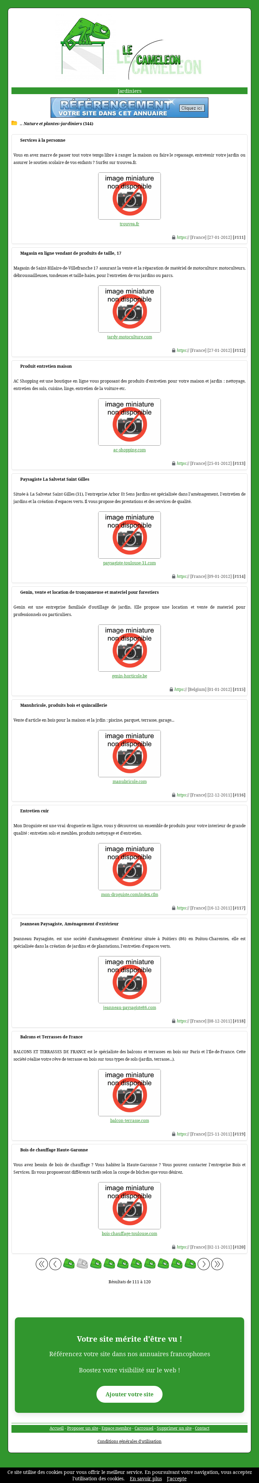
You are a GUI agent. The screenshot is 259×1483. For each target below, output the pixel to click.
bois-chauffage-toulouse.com (129, 1233)
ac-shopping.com (129, 450)
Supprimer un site (174, 1428)
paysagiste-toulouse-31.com (129, 563)
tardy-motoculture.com (129, 337)
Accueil (57, 1428)
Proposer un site (82, 1428)
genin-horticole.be (129, 676)
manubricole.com (130, 781)
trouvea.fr (129, 224)
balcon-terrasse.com (129, 1120)
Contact (202, 1428)
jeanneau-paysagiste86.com (129, 1007)
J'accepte (176, 1478)
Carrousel (144, 1428)
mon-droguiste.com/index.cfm (129, 894)
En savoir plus (146, 1478)
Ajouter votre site (129, 1394)
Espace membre (116, 1428)
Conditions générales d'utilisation (129, 1441)
